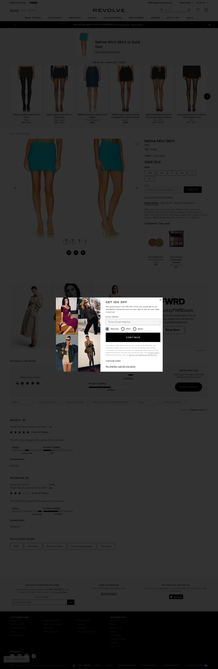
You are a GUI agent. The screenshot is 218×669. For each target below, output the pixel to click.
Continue (133, 337)
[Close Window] (160, 299)
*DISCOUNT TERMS (113, 361)
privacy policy (154, 353)
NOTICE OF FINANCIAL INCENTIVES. (143, 355)
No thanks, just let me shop (120, 366)
